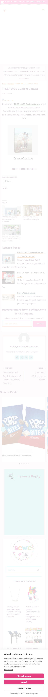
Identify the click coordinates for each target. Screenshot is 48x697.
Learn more (8, 669)
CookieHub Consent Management (28, 693)
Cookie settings (24, 688)
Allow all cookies (24, 676)
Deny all (24, 682)
